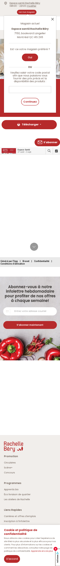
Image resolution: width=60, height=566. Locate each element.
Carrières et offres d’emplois (20, 516)
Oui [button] (30, 57)
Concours (9, 472)
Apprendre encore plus (42, 551)
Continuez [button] (30, 102)
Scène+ (8, 467)
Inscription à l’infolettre (17, 521)
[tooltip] (30, 62)
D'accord (12, 559)
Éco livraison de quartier (17, 494)
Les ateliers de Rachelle (17, 499)
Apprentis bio (11, 489)
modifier (31, 5)
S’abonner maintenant (30, 325)
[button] (29, 124)
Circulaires (10, 462)
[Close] (52, 19)
